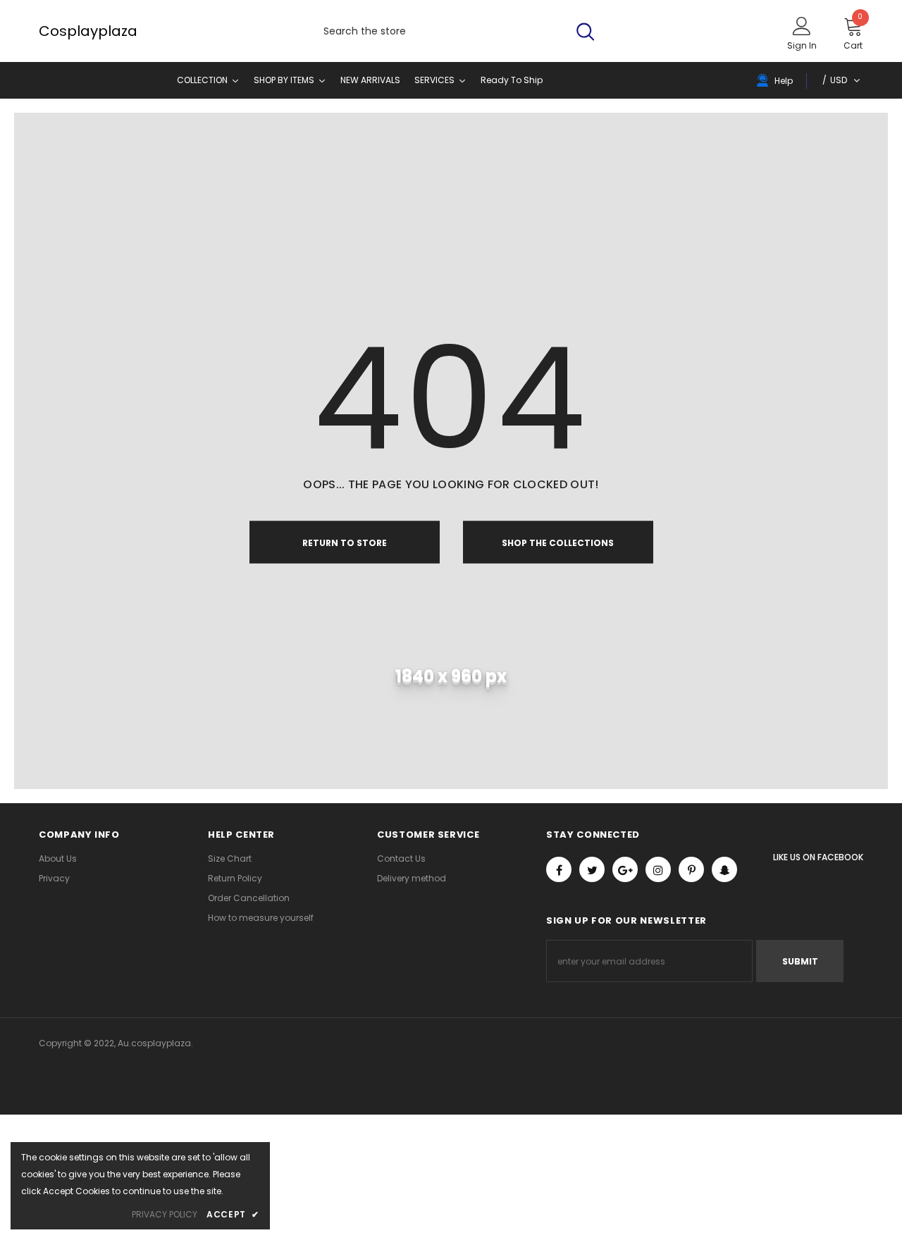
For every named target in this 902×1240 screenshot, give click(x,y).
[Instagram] (658, 869)
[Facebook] (559, 869)
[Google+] (625, 869)
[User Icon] (802, 25)
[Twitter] (592, 869)
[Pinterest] (691, 869)
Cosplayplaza (53, 31)
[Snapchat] (724, 869)
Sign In (802, 45)
